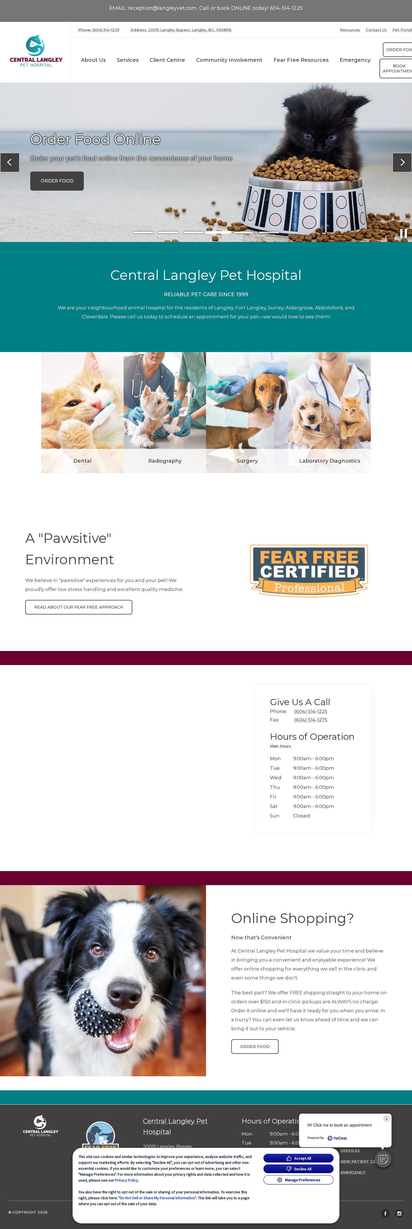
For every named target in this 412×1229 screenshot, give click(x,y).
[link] (36, 51)
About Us (93, 60)
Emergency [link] (355, 60)
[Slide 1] (143, 232)
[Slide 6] (269, 232)
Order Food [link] (255, 1046)
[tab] (282, 747)
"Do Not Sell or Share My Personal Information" (157, 1197)
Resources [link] (350, 30)
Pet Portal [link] (402, 30)
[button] (107, 1138)
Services (127, 60)
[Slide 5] (243, 232)
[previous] (10, 162)
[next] (402, 162)
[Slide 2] (168, 232)
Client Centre (167, 60)
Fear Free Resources (301, 60)
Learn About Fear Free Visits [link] (79, 185)
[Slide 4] (219, 232)
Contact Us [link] (376, 30)
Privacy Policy (126, 1180)
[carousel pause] (403, 233)
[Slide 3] (193, 232)
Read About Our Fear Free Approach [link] (78, 607)
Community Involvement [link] (229, 60)
